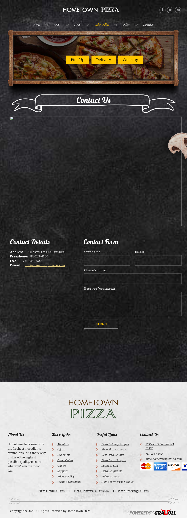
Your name (92, 252)
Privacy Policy (66, 476)
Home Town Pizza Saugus (117, 481)
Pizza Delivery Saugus (115, 444)
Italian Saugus (110, 476)
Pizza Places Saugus (114, 449)
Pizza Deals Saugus (113, 460)
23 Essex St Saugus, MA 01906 (160, 446)
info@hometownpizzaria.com (45, 265)
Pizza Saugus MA (112, 471)
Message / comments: (100, 288)
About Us (63, 444)
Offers (126, 24)
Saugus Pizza (109, 465)
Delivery (103, 60)
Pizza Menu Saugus (51, 491)
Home (37, 24)
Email (139, 252)
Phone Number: (96, 270)
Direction (148, 24)
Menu (77, 24)
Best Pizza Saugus (112, 455)
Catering (130, 60)
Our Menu (63, 455)
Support (62, 471)
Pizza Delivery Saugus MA (91, 491)
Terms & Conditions (69, 481)
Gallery (61, 465)
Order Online (101, 24)
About (57, 24)
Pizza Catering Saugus (133, 491)
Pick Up (77, 60)
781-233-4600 (38, 256)
